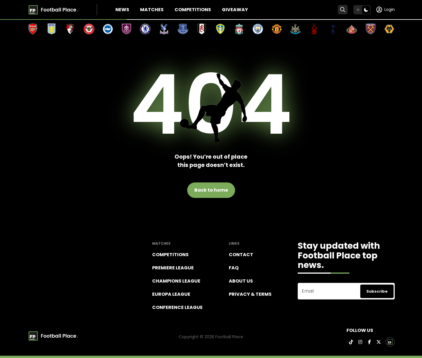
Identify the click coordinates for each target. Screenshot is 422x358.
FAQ (234, 267)
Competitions (193, 9)
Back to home (211, 190)
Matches (152, 9)
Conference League (177, 307)
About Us (241, 281)
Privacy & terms (250, 294)
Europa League (171, 294)
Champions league (176, 281)
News (122, 9)
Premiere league (173, 267)
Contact (241, 254)
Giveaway (235, 9)
